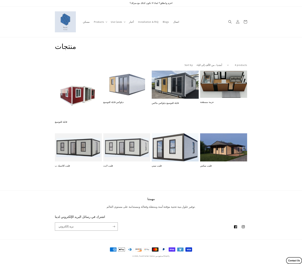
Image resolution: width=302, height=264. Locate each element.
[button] (100, 22)
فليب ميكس (206, 165)
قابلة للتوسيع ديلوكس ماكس (165, 103)
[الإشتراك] (114, 226)
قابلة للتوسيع (61, 122)
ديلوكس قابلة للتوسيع (113, 102)
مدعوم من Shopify (162, 256)
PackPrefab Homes (147, 256)
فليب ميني (157, 165)
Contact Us (294, 260)
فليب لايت (108, 165)
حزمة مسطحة (207, 102)
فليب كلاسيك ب (62, 165)
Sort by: (189, 65)
